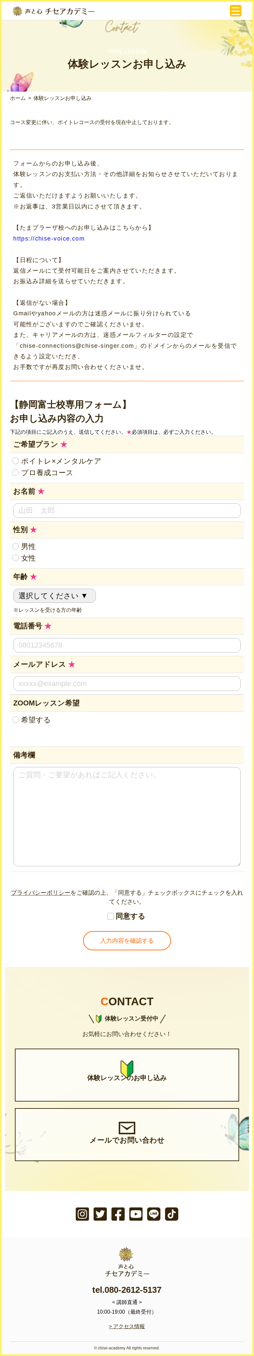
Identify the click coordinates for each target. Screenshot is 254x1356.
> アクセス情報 (127, 1326)
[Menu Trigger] (235, 11)
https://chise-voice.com (49, 238)
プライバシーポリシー (40, 892)
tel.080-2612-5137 (126, 1290)
